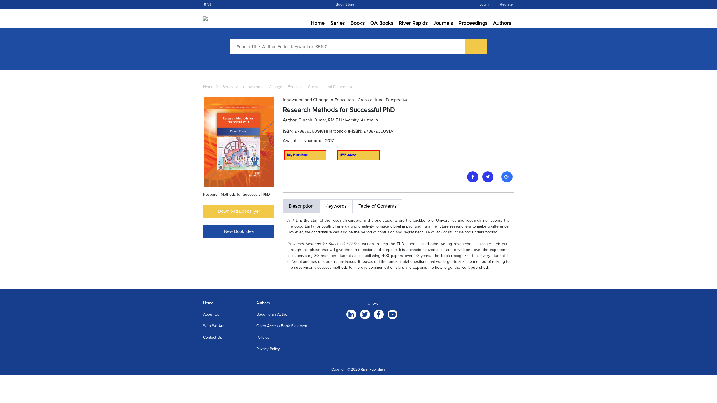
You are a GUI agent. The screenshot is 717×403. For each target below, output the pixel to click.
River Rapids (413, 23)
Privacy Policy (268, 348)
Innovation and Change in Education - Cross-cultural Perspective (297, 87)
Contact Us (212, 337)
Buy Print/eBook (297, 155)
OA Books (381, 23)
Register (507, 4)
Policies (262, 337)
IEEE (348, 155)
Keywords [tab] (336, 206)
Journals (443, 23)
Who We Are (214, 326)
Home (318, 23)
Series (337, 23)
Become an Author (272, 314)
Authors (502, 23)
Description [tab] (301, 206)
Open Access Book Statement (282, 326)
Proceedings (473, 23)
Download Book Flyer (239, 211)
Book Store (345, 4)
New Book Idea (239, 231)
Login (484, 4)
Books (358, 23)
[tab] (377, 206)
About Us (211, 314)
